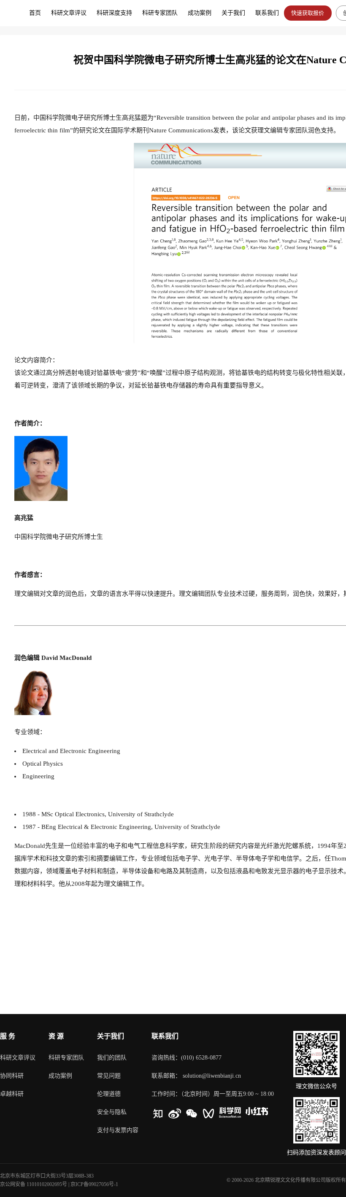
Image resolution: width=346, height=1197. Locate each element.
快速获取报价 (307, 12)
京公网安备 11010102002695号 (33, 1184)
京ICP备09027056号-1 (94, 1184)
